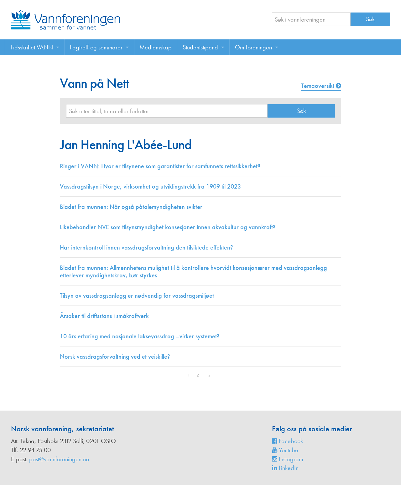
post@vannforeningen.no (59, 459)
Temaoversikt (318, 86)
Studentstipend (200, 47)
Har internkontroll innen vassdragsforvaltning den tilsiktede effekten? (146, 247)
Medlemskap (155, 47)
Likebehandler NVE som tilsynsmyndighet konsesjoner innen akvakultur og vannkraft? (168, 227)
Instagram (290, 459)
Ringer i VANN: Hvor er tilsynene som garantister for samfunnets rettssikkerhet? (160, 166)
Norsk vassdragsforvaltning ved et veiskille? (115, 356)
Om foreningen (253, 47)
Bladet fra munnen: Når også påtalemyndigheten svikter (131, 207)
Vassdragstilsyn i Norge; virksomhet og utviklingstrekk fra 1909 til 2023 (150, 186)
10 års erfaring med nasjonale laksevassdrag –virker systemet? (140, 336)
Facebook (290, 441)
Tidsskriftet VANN (31, 47)
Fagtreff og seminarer (96, 47)
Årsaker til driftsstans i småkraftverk (104, 316)
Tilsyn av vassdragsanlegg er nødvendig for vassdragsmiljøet (137, 295)
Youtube (287, 450)
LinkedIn (288, 468)
